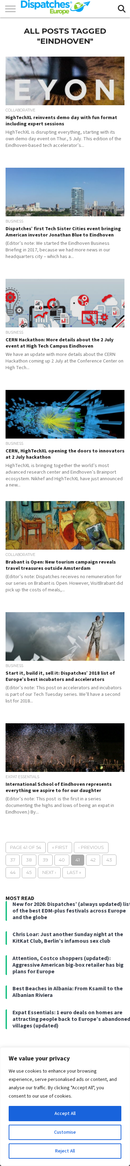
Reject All (65, 1151)
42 (93, 860)
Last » (74, 872)
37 (12, 860)
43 (109, 860)
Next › (49, 872)
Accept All (65, 1113)
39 (45, 860)
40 (62, 860)
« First (60, 847)
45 (29, 872)
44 (13, 872)
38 (29, 860)
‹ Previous (91, 847)
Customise (65, 1132)
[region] (65, 1106)
